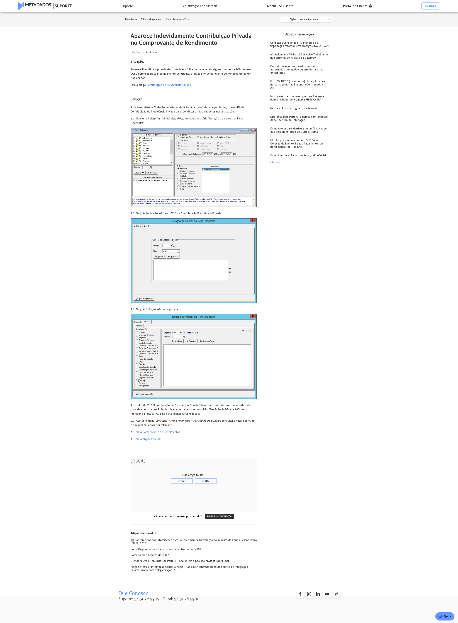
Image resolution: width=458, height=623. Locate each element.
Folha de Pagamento (151, 19)
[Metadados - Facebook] (300, 594)
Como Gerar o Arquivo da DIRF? (150, 555)
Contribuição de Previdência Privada (169, 85)
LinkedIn (143, 461)
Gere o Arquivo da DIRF (148, 439)
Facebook (133, 461)
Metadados (131, 19)
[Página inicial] (35, 6)
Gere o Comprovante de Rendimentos (157, 432)
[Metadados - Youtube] (327, 594)
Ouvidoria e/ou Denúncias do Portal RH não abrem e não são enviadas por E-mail (180, 561)
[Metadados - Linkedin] (318, 594)
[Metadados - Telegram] (336, 594)
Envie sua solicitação (219, 516)
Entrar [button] (430, 6)
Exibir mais (275, 162)
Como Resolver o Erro (177, 19)
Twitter (138, 461)
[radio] (182, 481)
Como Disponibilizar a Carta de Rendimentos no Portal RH (166, 549)
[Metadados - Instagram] (309, 594)
